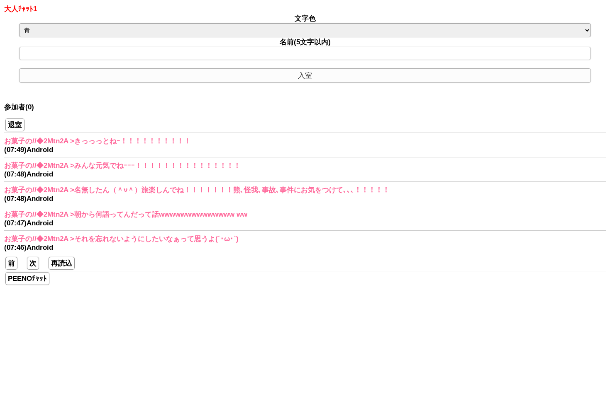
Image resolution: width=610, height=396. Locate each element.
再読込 (61, 263)
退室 (15, 125)
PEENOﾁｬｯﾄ (27, 279)
